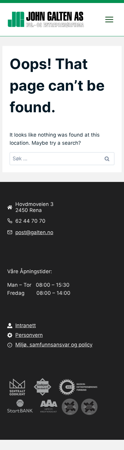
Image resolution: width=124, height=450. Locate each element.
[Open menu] (109, 19)
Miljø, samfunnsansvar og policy (53, 345)
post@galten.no (34, 232)
